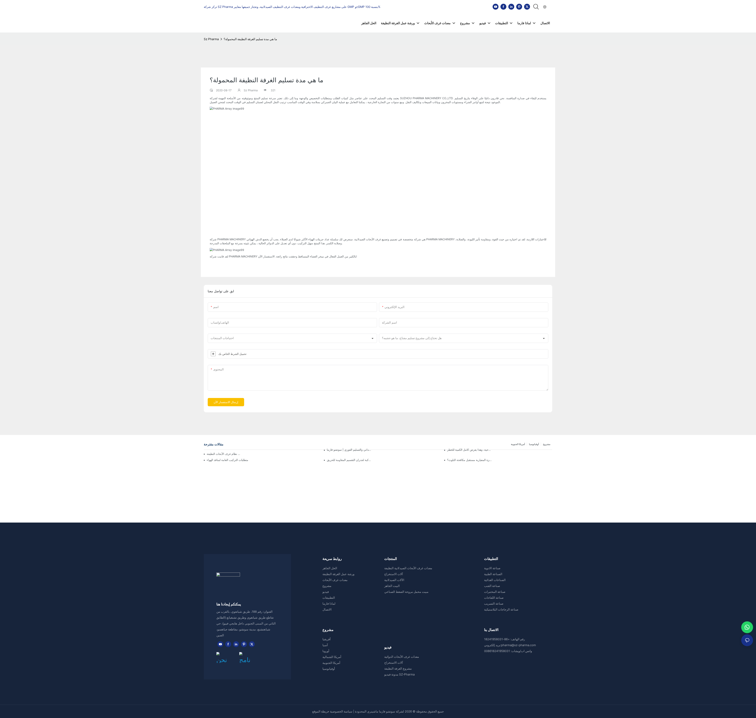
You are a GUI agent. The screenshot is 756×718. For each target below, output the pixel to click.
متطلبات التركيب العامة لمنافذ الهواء (227, 460)
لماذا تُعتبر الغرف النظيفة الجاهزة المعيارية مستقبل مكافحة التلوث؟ (469, 460)
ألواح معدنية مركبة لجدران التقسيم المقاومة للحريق (349, 460)
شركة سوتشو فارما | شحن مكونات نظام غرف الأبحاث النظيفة (224, 453)
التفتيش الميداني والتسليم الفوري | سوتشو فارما (349, 449)
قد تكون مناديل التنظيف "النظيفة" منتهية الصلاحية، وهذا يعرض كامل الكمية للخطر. (469, 449)
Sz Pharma (211, 39)
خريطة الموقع (321, 711)
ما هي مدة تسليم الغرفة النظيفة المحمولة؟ (250, 39)
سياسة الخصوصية (341, 711)
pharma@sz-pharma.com (518, 645)
